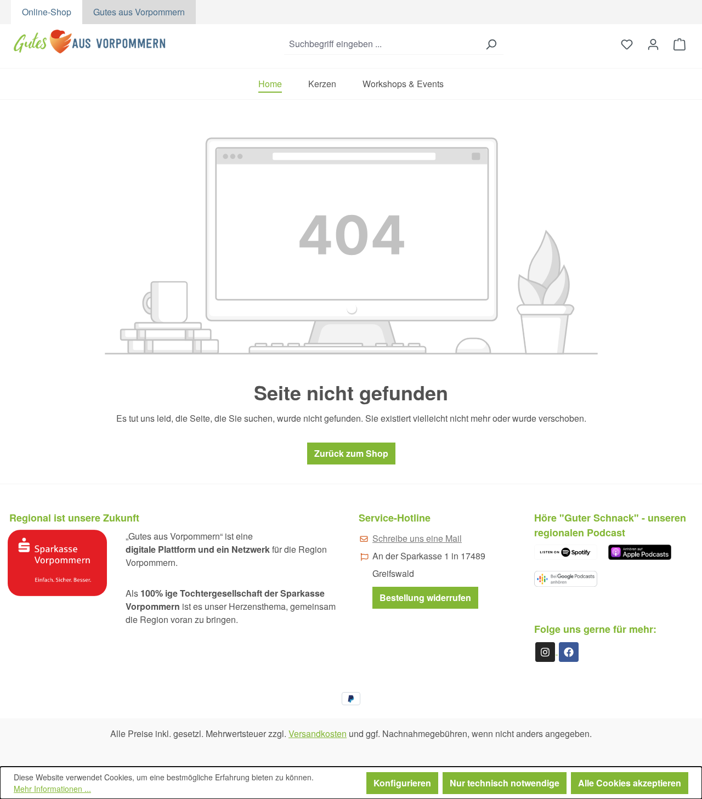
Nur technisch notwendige (504, 783)
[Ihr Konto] (653, 44)
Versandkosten (317, 733)
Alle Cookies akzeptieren (629, 783)
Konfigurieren (402, 783)
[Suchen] (490, 44)
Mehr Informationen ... (52, 788)
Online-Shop (46, 11)
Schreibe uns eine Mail (417, 538)
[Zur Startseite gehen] (91, 42)
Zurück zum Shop (351, 453)
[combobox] (381, 44)
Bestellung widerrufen (425, 597)
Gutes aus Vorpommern (139, 11)
